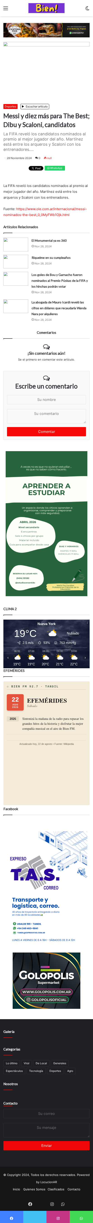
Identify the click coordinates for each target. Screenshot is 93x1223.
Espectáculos (14, 1071)
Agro (70, 1071)
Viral (26, 1063)
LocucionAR (48, 1182)
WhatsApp (55, 168)
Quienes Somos (34, 1189)
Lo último (11, 1063)
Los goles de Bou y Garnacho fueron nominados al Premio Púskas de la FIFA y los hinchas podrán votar (60, 280)
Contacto (10, 1103)
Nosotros (10, 1084)
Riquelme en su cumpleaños (51, 257)
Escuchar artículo (36, 106)
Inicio (16, 1189)
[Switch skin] (87, 10)
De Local (41, 1063)
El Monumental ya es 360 (49, 240)
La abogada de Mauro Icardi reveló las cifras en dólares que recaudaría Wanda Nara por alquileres (59, 308)
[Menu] (5, 10)
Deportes (10, 106)
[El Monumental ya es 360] (15, 244)
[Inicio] (46, 8)
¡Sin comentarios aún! (46, 353)
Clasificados (56, 1189)
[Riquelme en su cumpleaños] (15, 261)
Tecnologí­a (36, 1071)
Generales (59, 1063)
